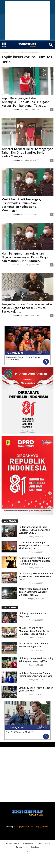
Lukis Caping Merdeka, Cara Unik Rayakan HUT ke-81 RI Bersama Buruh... (36, 576)
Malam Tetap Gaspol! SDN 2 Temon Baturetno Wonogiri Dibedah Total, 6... (33, 591)
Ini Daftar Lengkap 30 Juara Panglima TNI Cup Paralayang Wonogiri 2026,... (34, 529)
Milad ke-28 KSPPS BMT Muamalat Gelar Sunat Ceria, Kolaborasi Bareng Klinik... (34, 631)
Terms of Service (43, 843)
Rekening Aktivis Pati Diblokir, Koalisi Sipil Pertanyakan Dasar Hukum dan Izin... (35, 560)
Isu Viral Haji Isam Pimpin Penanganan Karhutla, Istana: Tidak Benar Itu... (34, 545)
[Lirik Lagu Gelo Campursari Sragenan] (9, 617)
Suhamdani (17, 109)
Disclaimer (35, 847)
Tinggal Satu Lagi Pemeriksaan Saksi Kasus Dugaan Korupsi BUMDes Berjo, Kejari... (27, 307)
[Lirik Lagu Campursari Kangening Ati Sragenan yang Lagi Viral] (9, 662)
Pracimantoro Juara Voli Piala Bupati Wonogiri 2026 (34, 645)
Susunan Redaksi (12, 843)
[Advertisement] (27, 20)
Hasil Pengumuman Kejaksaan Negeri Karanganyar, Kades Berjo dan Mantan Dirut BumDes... (25, 257)
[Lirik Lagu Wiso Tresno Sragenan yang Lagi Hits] (9, 692)
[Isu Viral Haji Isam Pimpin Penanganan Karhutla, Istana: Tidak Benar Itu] (9, 546)
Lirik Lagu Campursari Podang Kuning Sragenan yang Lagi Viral (36, 674)
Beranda (5, 52)
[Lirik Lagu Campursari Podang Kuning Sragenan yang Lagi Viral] (9, 677)
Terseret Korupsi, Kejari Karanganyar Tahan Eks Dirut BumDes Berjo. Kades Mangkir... (27, 152)
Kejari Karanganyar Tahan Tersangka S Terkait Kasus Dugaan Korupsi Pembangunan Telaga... (26, 102)
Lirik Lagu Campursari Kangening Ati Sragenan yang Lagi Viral (36, 660)
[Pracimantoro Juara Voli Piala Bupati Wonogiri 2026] (9, 648)
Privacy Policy (21, 847)
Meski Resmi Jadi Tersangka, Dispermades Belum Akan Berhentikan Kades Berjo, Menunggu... (21, 204)
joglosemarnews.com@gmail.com (34, 826)
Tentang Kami (27, 843)
